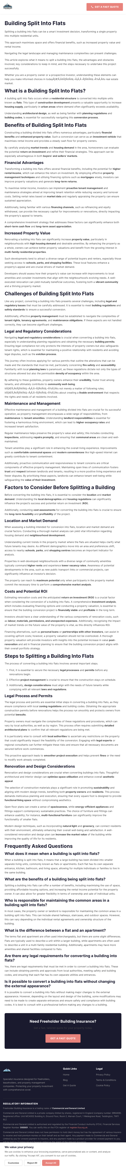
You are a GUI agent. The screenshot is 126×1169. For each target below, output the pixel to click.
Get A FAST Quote (63, 1038)
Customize (13, 1163)
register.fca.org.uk (78, 1127)
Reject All (32, 1163)
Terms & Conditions (106, 1080)
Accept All (50, 1163)
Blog (65, 1080)
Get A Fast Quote (107, 6)
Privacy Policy (103, 1074)
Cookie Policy (103, 1085)
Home (66, 1074)
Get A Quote (69, 1085)
